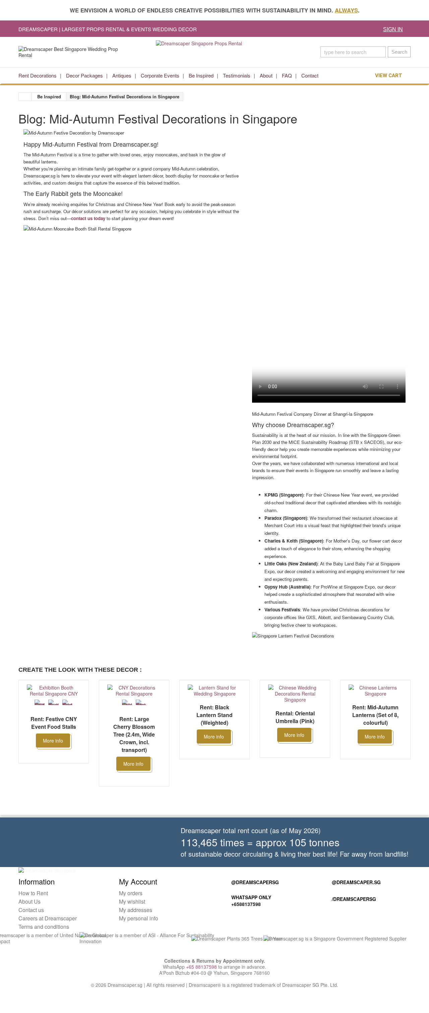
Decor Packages (84, 75)
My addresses (135, 910)
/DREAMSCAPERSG (354, 899)
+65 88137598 (201, 967)
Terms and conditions (43, 926)
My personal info (138, 918)
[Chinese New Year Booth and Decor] (53, 702)
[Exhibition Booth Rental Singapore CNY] (40, 702)
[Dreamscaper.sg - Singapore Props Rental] (214, 52)
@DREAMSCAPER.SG (356, 882)
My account (138, 881)
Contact (309, 75)
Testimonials (236, 75)
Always (346, 10)
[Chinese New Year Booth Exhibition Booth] (67, 702)
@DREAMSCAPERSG (255, 882)
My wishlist (132, 901)
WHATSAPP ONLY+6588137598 (251, 900)
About (266, 75)
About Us (29, 901)
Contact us (31, 910)
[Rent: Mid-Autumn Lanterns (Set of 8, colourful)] (375, 691)
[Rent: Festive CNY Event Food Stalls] (53, 691)
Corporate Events (160, 75)
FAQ (287, 75)
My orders (130, 893)
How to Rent (33, 893)
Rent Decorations (37, 75)
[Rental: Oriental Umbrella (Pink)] (295, 694)
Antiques (121, 75)
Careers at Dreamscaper (47, 918)
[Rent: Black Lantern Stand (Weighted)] (214, 691)
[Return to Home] (25, 97)
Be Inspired (201, 75)
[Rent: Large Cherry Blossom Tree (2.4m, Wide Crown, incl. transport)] (134, 691)
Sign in (393, 29)
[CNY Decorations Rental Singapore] (127, 702)
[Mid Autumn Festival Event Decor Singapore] (141, 702)
